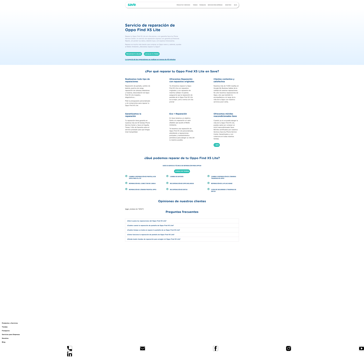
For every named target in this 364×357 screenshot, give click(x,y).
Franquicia (202, 5)
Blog (235, 5)
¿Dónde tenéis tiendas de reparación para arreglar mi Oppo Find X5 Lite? (153, 239)
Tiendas (195, 5)
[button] (182, 221)
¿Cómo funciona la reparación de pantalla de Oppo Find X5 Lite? (150, 234)
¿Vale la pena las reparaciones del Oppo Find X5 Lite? (146, 221)
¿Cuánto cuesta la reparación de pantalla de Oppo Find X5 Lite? (150, 225)
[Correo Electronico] (142, 348)
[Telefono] (69, 348)
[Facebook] (215, 348)
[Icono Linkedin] (69, 353)
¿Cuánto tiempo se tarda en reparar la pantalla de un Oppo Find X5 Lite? (153, 230)
